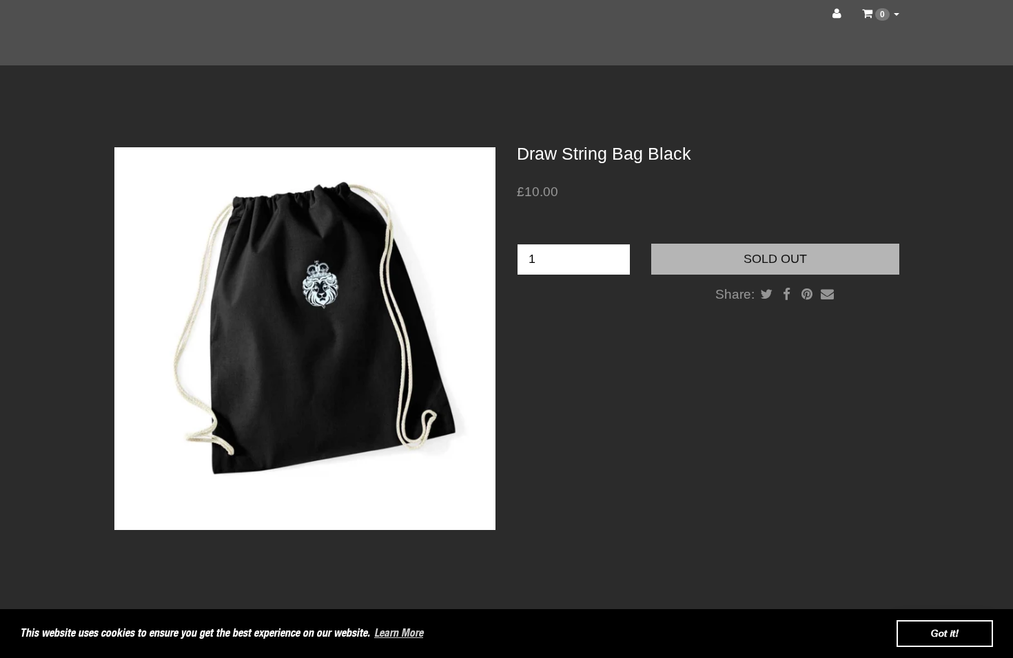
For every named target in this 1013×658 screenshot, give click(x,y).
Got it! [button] (945, 633)
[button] (881, 14)
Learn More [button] (398, 632)
